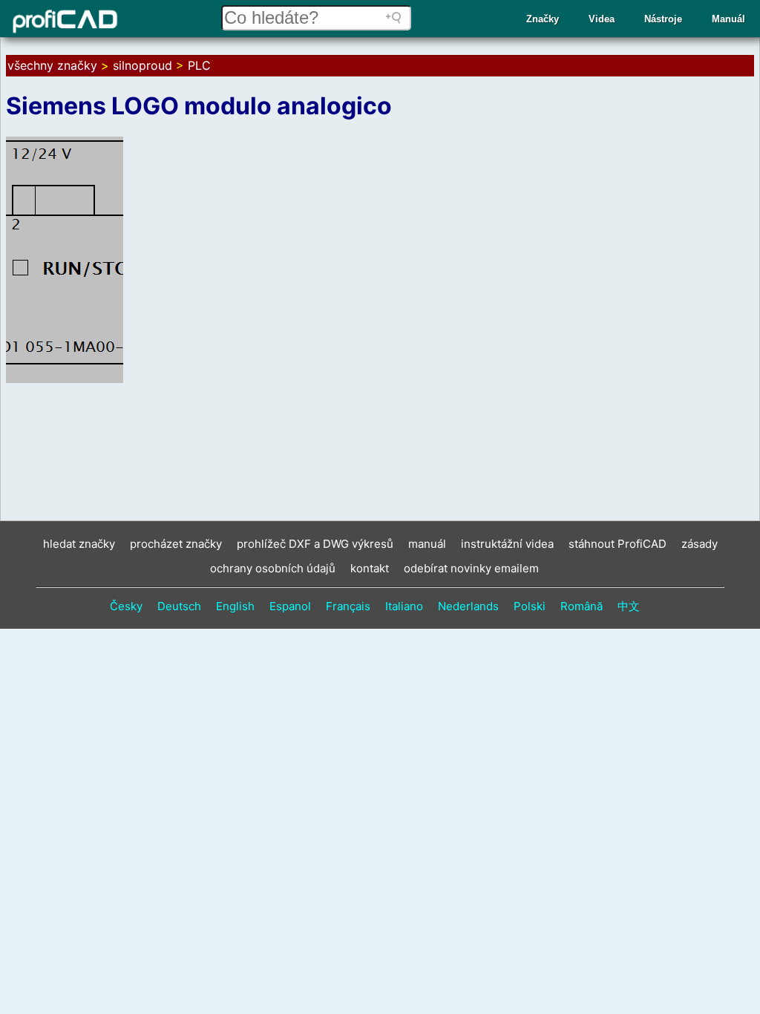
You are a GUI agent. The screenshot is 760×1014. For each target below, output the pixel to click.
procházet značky (176, 544)
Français (348, 606)
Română (581, 606)
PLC (199, 65)
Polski (530, 606)
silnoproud (142, 65)
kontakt (369, 568)
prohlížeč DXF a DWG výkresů (315, 544)
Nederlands (468, 606)
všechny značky (52, 65)
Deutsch (179, 606)
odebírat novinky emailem (471, 568)
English (235, 606)
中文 (629, 606)
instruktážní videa (507, 544)
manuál (427, 544)
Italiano (404, 606)
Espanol (290, 606)
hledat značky (79, 544)
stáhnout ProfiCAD (617, 544)
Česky (126, 606)
